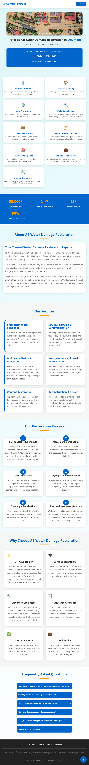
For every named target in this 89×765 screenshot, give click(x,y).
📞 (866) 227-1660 (44, 56)
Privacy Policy (31, 745)
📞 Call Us (81, 4)
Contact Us (58, 745)
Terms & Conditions (45, 745)
